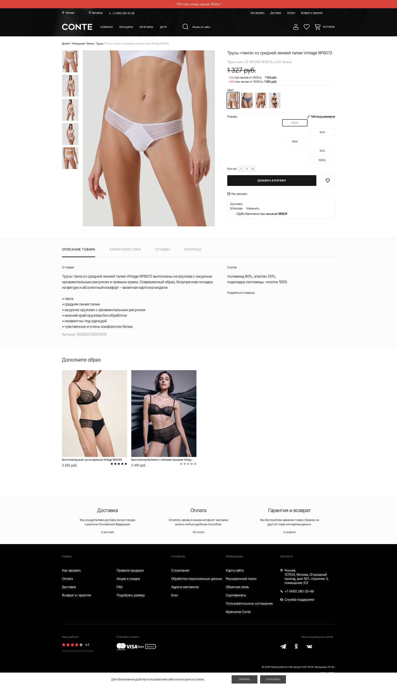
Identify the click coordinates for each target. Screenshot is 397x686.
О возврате (289, 532)
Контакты (286, 556)
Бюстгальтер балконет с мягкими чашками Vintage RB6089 (162, 459)
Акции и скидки (128, 579)
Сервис (67, 556)
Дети (163, 27)
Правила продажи (130, 570)
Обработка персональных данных (196, 579)
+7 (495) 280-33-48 (123, 13)
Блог (174, 595)
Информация (234, 556)
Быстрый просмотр (95, 442)
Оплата (291, 12)
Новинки (106, 27)
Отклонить (273, 679)
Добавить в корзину (272, 180)
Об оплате (198, 532)
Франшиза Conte (238, 612)
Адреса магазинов (185, 587)
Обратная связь (237, 587)
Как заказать (257, 12)
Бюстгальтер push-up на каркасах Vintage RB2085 (92, 459)
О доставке (107, 532)
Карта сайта (235, 570)
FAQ (119, 587)
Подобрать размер (131, 595)
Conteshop (178, 556)
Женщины (126, 27)
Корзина (329, 26)
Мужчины (146, 27)
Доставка (275, 12)
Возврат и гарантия (312, 12)
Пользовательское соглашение (249, 603)
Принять (244, 679)
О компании (180, 570)
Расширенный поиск (241, 579)
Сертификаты (236, 595)
